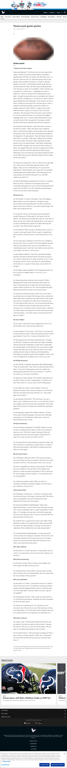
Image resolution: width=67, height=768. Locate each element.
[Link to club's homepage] (3, 11)
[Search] (61, 12)
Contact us (33, 746)
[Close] (64, 753)
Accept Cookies (44, 764)
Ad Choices (33, 749)
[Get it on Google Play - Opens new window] (39, 724)
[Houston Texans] (33, 730)
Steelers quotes (18, 63)
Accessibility (33, 743)
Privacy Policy (33, 741)
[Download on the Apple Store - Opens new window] (27, 723)
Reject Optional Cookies (58, 764)
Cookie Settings (5, 764)
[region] (33, 759)
